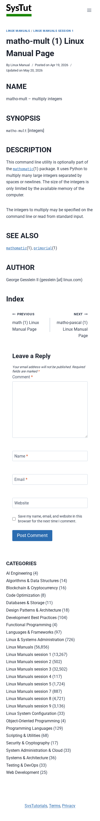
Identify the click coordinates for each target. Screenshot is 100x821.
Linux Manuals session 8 (28, 698)
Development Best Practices (31, 617)
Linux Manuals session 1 (53, 31)
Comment (22, 376)
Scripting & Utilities (23, 735)
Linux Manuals (18, 31)
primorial (43, 248)
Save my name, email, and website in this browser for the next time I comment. (50, 518)
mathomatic (23, 169)
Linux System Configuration (31, 713)
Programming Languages (29, 728)
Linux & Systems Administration (35, 639)
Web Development (22, 772)
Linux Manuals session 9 (28, 706)
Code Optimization (23, 595)
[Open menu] (89, 10)
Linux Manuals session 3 (28, 669)
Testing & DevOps (22, 765)
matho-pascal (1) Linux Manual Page (72, 325)
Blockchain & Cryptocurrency (32, 587)
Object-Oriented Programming (33, 720)
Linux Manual (20, 65)
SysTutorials (36, 805)
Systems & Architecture (27, 757)
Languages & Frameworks (29, 632)
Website (21, 502)
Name (21, 455)
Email (20, 479)
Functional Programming (28, 624)
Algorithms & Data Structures (32, 580)
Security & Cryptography (28, 743)
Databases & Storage (25, 602)
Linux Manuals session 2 (28, 661)
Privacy (68, 805)
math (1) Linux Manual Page (25, 321)
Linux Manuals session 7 (28, 691)
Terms (54, 805)
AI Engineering (19, 573)
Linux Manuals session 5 (28, 684)
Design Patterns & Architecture (33, 610)
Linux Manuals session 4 (28, 676)
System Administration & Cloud (34, 750)
